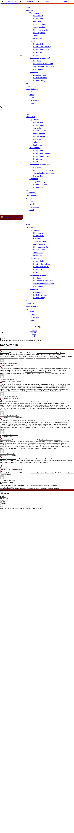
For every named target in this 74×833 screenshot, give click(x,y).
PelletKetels (63, 373)
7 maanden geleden (5, 381)
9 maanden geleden (5, 455)
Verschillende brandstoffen (43, 67)
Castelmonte (49, 427)
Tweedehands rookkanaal (37, 441)
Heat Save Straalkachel (46, 440)
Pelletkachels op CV (41, 50)
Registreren (12, 1)
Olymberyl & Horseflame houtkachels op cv (39, 424)
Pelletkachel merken (6, 384)
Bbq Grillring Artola (55, 358)
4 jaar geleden (15, 422)
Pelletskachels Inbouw (41, 47)
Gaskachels (37, 21)
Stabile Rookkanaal (59, 422)
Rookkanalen (38, 61)
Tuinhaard (21, 358)
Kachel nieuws (7, 445)
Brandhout (27, 460)
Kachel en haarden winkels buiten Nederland (53, 408)
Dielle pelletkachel (31, 387)
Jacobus (21, 427)
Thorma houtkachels (60, 427)
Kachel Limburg (37, 406)
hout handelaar (70, 473)
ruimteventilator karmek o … (9, 379)
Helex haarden (12, 426)
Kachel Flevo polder (33, 408)
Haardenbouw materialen (43, 64)
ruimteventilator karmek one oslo (34, 372)
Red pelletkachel (49, 389)
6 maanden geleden (36, 460)
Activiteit (32, 98)
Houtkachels (38, 16)
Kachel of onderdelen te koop (54, 441)
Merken (28, 83)
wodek (7, 441)
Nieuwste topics (32, 89)
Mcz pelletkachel (13, 389)
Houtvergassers (39, 33)
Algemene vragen (40, 75)
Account (29, 92)
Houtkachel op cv (33, 356)
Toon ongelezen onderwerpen (49, 488)
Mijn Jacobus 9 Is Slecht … (9, 435)
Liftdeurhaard (29, 358)
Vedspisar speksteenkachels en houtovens (42, 426)
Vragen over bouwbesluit (12, 448)
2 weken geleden (5, 365)
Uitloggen (48, 1)
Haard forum (23, 448)
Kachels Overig (39, 81)
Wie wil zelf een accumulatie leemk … (48, 353)
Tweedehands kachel (23, 441)
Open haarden (23, 356)
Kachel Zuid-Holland (26, 406)
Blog (65, 1)
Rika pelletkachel (38, 389)
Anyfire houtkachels (23, 426)
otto (7, 354)
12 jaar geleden (49, 473)
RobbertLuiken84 (10, 373)
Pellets (36, 55)
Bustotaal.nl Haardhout (37, 473)
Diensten (31, 448)
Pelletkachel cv (41, 373)
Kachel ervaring (36, 445)
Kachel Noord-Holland (12, 406)
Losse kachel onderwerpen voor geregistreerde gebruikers (33, 462)
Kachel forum (4, 353)
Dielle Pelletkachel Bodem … (9, 397)
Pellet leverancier (6, 474)
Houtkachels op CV (40, 30)
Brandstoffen (38, 69)
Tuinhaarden (38, 36)
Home (28, 7)
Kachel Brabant (22, 408)
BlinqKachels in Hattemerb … (9, 416)
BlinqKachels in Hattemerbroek (14, 405)
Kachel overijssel (60, 405)
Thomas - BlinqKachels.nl (40, 405)
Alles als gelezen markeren (29, 488)
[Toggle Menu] (21, 55)
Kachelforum (30, 10)
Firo (43, 427)
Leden (31, 103)
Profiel (31, 95)
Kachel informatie (40, 78)
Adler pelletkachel (13, 391)
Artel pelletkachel (60, 389)
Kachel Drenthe (59, 406)
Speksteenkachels (40, 24)
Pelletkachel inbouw (53, 373)
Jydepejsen (15, 427)
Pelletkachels (38, 19)
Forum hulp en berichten (8, 459)
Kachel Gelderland (11, 408)
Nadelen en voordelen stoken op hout (45, 448)
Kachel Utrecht (9, 410)
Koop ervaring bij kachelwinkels (22, 445)
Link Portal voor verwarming (41, 446)
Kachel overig (53, 356)
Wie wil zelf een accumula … (9, 363)
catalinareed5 (14, 508)
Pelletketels (37, 52)
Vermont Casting (36, 427)
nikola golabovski (49, 460)
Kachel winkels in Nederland (9, 402)
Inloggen (30, 1)
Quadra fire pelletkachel (26, 391)
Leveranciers (31, 86)
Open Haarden (39, 27)
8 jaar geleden (21, 387)
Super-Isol (54, 485)
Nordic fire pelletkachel (50, 387)
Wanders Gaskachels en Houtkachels (42, 422)
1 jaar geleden (28, 405)
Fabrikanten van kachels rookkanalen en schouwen (16, 421)
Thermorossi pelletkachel (41, 391)
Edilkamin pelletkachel (25, 389)
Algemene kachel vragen (41, 358)
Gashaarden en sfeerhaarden (16, 424)
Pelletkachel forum (6, 368)
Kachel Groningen (48, 406)
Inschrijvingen (34, 100)
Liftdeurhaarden (39, 38)
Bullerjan (27, 427)
